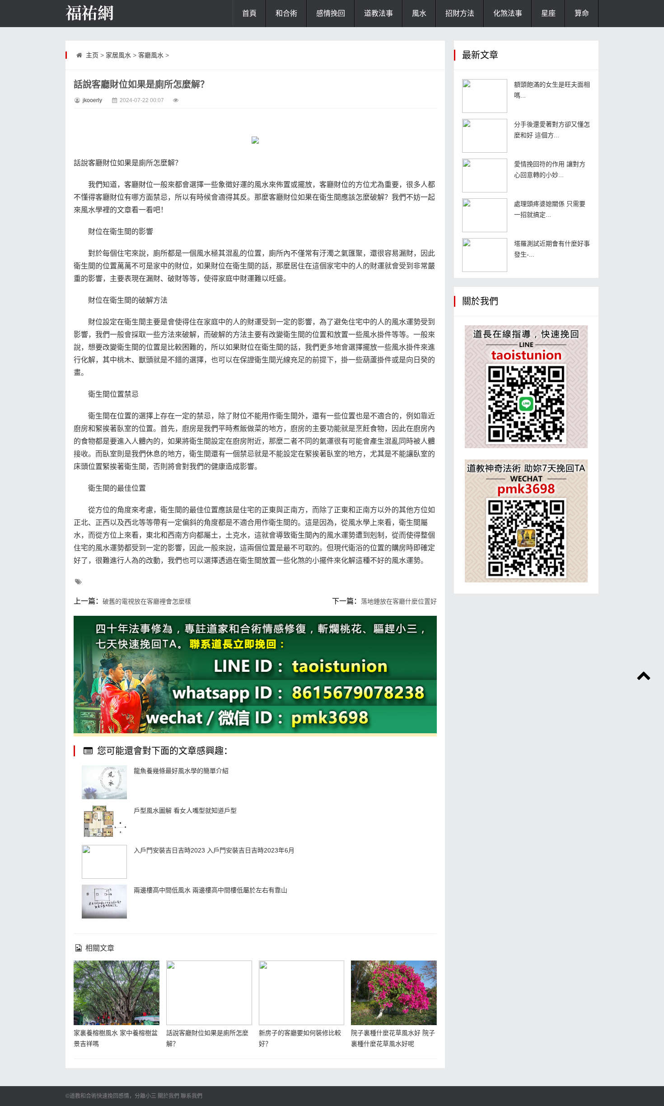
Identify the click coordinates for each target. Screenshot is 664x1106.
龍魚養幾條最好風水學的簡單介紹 (181, 770)
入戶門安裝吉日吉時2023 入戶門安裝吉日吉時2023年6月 (214, 850)
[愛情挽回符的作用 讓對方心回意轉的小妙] (484, 175)
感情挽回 (330, 13)
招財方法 (459, 13)
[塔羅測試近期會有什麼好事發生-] (484, 255)
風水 (419, 13)
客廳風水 (151, 55)
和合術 (286, 13)
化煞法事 (507, 13)
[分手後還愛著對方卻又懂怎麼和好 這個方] (484, 136)
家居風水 (118, 55)
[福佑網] (110, 13)
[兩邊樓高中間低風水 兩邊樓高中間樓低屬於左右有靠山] (104, 902)
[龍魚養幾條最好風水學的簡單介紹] (104, 782)
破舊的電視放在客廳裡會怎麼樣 (147, 601)
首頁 (249, 13)
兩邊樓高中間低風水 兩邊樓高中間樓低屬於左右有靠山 (210, 890)
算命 (582, 13)
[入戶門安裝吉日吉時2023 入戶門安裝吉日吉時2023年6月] (104, 862)
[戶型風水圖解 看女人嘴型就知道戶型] (104, 822)
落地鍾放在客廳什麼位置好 (399, 601)
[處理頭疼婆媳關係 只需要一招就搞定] (484, 215)
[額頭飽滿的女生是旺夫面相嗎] (484, 96)
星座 (548, 13)
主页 (92, 55)
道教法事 (378, 13)
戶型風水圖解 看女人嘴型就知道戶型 (185, 810)
